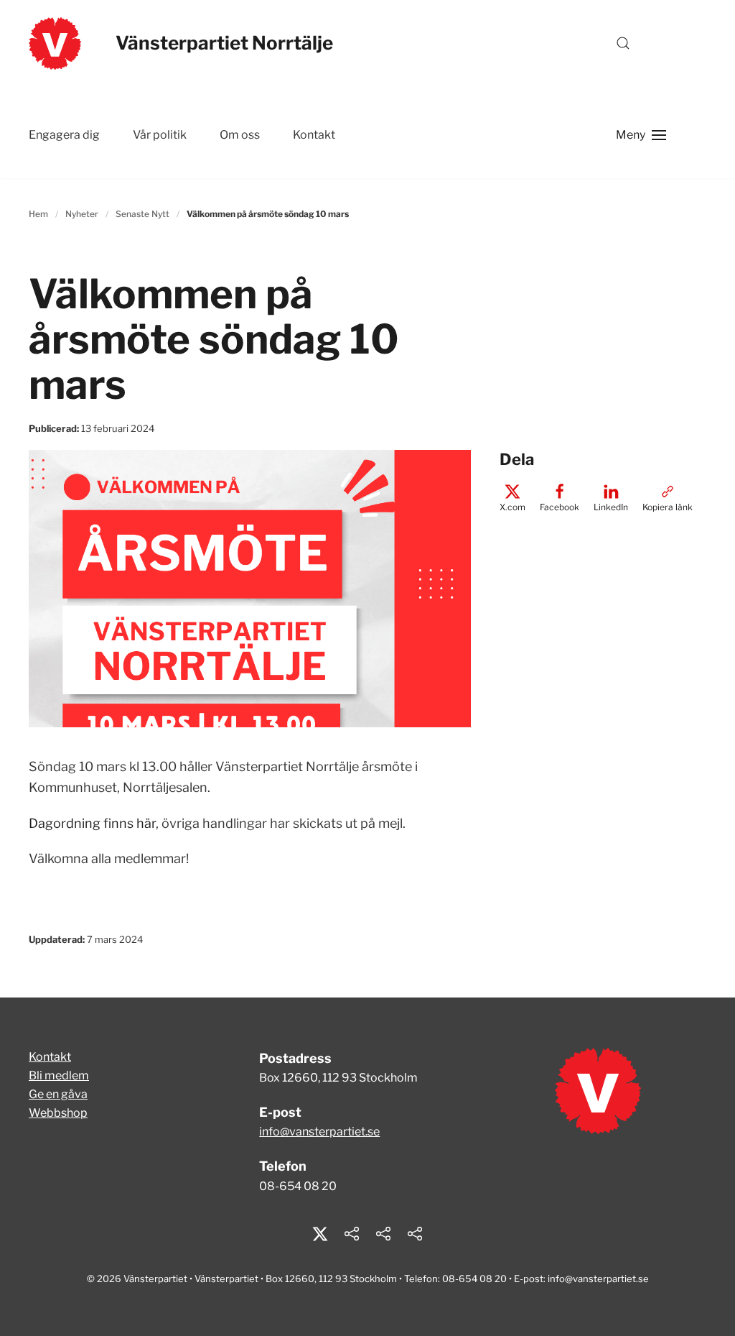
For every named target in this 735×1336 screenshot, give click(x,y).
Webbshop (58, 1113)
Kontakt (314, 135)
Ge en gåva (58, 1094)
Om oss (240, 135)
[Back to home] (55, 43)
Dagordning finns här (92, 823)
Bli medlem (59, 1075)
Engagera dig (64, 135)
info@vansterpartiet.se (319, 1131)
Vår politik (160, 135)
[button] (623, 43)
